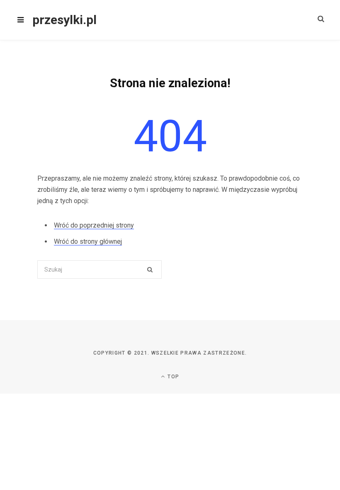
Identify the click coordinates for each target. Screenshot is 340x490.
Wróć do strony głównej (88, 241)
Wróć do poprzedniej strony (94, 225)
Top (172, 377)
